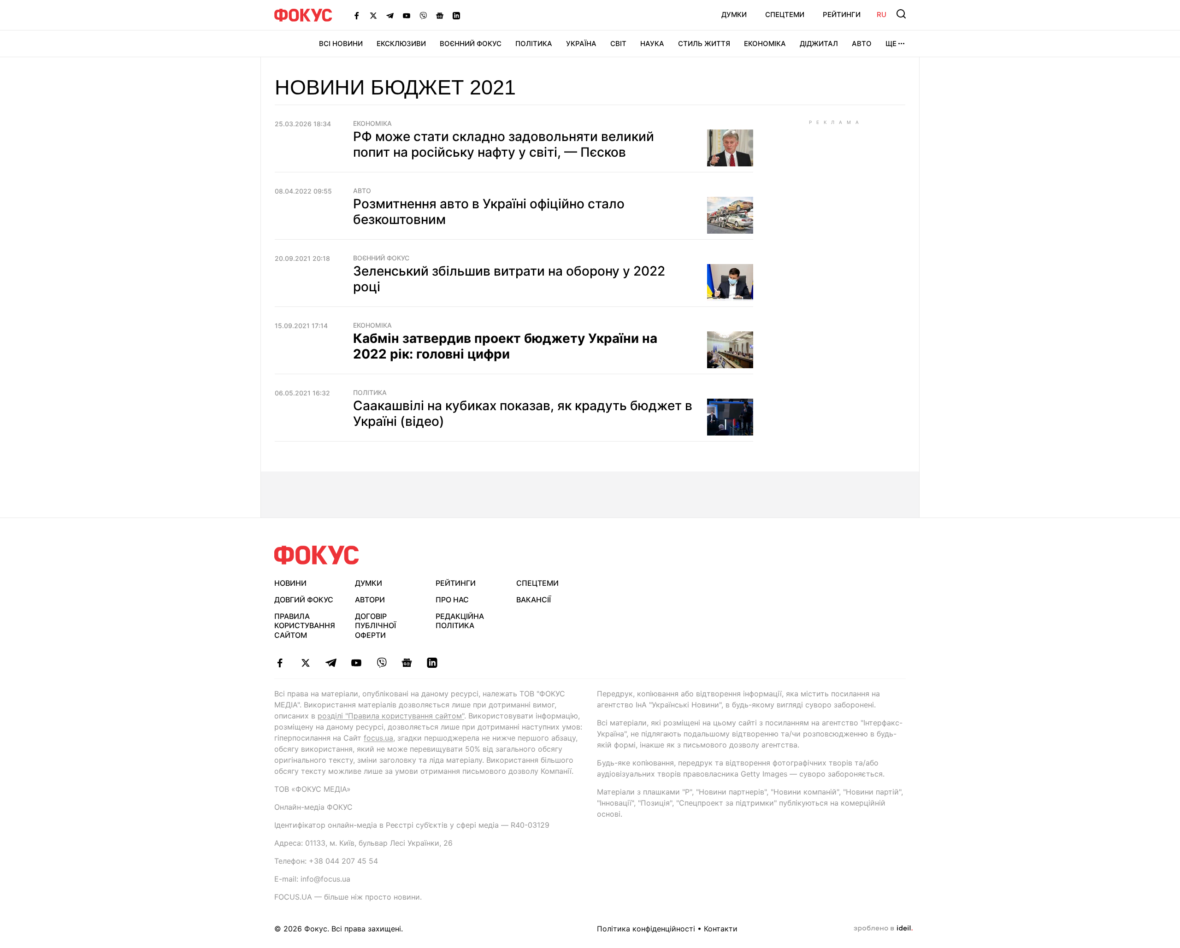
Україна (581, 43)
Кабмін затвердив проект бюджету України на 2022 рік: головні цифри (505, 346)
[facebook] (280, 663)
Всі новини (341, 43)
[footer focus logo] (316, 555)
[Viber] (423, 15)
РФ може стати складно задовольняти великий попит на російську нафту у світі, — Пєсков (503, 144)
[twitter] (305, 663)
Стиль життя (704, 43)
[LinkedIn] (456, 15)
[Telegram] (390, 15)
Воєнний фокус (381, 258)
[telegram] (330, 663)
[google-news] (406, 663)
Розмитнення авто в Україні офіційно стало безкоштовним (489, 211)
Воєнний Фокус (471, 43)
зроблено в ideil (883, 928)
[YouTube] (406, 15)
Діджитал (819, 43)
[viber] (381, 663)
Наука (652, 43)
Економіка (765, 43)
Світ (618, 43)
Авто (862, 43)
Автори (370, 599)
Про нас (452, 599)
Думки (734, 14)
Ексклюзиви (401, 43)
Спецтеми (784, 14)
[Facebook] (356, 15)
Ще (891, 43)
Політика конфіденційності (646, 928)
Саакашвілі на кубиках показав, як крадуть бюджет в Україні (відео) (522, 413)
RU (881, 14)
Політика (533, 43)
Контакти (721, 928)
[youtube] (356, 663)
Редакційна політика (460, 621)
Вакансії (533, 599)
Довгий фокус (303, 599)
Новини (290, 583)
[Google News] (439, 15)
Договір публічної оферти (375, 626)
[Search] (901, 14)
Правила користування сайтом (304, 626)
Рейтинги (842, 14)
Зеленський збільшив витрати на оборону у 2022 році (509, 278)
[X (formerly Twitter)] (373, 15)
